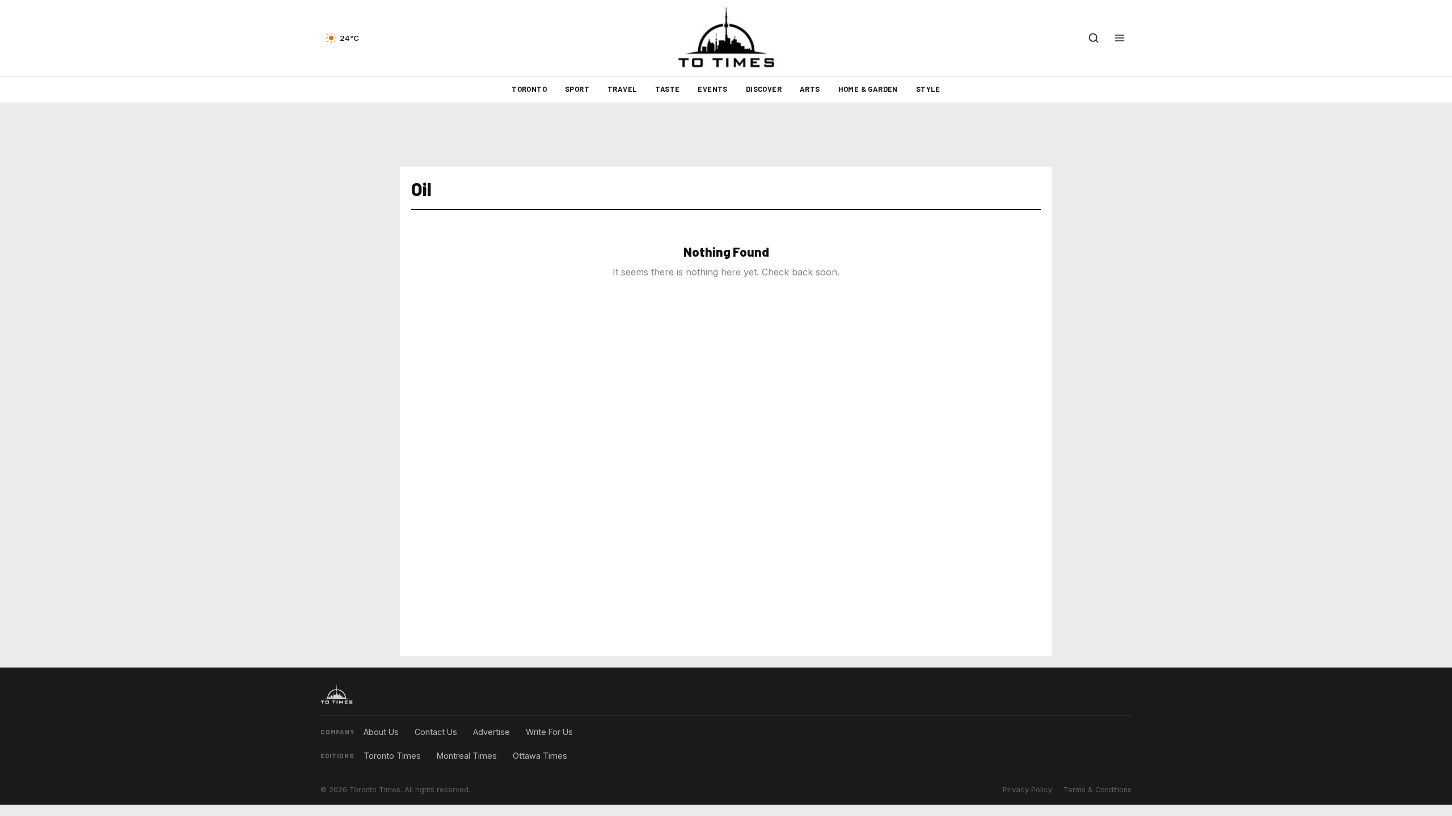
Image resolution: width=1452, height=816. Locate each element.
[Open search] (1093, 38)
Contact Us (436, 732)
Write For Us (549, 732)
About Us (381, 732)
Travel (622, 89)
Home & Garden (868, 89)
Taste (667, 89)
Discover (764, 89)
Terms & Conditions (1097, 789)
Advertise (491, 732)
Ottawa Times (540, 755)
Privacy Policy (1027, 789)
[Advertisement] (726, 135)
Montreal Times (467, 755)
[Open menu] (1120, 38)
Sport (577, 89)
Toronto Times (392, 755)
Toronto (529, 89)
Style (928, 89)
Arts (810, 89)
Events (712, 89)
